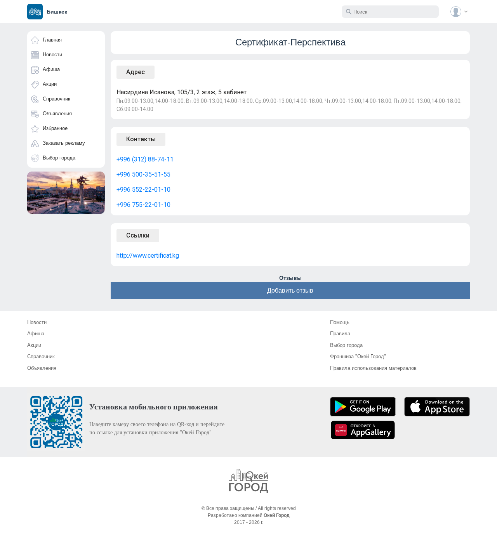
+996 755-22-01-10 (143, 204)
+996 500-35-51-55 (143, 174)
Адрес (135, 72)
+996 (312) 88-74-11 (145, 159)
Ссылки (137, 235)
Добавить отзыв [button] (290, 290)
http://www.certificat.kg (147, 255)
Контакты (141, 139)
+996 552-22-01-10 (143, 189)
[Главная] (248, 481)
